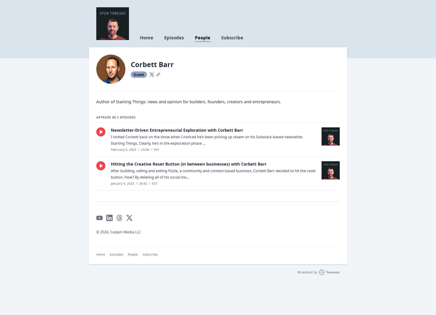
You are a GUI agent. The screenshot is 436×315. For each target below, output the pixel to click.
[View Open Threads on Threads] (119, 218)
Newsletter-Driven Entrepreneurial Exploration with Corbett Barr (177, 130)
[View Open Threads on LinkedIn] (109, 218)
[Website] (158, 74)
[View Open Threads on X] (129, 218)
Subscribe (232, 37)
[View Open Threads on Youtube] (99, 218)
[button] (100, 131)
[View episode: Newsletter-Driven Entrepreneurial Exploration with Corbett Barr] (331, 136)
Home (146, 37)
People (202, 37)
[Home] (112, 23)
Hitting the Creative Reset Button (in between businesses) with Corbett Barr (189, 164)
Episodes (174, 37)
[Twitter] (152, 74)
